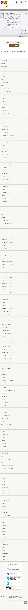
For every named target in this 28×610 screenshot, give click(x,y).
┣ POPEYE (4, 412)
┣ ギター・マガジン (5, 113)
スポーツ (3, 497)
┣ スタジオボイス (5, 487)
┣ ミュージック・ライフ (6, 104)
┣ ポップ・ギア (5, 123)
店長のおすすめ (4, 66)
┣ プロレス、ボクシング (6, 500)
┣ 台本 (3, 471)
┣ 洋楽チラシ (4, 73)
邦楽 (2, 214)
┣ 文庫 (3, 556)
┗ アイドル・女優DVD (7, 362)
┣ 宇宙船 (3, 446)
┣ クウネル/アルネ (5, 415)
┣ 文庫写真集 (5, 330)
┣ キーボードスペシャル (6, 173)
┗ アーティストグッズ (6, 211)
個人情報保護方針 (12, 597)
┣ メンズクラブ (5, 393)
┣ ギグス (3, 255)
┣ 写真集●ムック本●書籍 (7, 468)
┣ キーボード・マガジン (6, 110)
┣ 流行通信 (4, 406)
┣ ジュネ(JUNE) (5, 428)
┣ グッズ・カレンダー (6, 358)
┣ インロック (4, 117)
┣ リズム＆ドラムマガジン (7, 167)
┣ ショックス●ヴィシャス (7, 277)
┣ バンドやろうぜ (5, 233)
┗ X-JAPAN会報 (5, 314)
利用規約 (3, 596)
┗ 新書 (3, 559)
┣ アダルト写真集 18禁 (6, 343)
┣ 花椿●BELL (4, 399)
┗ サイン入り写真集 (6, 333)
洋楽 (2, 85)
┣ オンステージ (5, 270)
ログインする (9, 42)
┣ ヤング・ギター (5, 107)
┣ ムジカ (3, 289)
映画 (2, 462)
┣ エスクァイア (5, 490)
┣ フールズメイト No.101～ (7, 264)
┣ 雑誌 (3, 195)
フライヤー (3, 69)
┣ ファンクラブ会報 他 (6, 308)
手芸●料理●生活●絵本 (6, 453)
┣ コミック (4, 437)
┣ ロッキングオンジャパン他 (7, 239)
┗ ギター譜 (4, 95)
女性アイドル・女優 (5, 324)
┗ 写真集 (3, 506)
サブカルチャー (4, 481)
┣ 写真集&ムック (5, 525)
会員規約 (25, 596)
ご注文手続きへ (14, 45)
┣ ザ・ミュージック (5, 148)
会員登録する (18, 42)
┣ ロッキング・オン (5, 120)
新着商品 (3, 63)
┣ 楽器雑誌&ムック (5, 192)
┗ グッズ (3, 384)
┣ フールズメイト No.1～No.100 (8, 139)
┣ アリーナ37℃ (5, 230)
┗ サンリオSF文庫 (5, 459)
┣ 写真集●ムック (5, 418)
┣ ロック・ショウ (5, 101)
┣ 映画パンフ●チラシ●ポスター (8, 465)
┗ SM (3, 349)
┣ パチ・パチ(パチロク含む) (7, 261)
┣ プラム (3, 267)
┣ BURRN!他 (4, 151)
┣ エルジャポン (5, 402)
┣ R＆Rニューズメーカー (7, 242)
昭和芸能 (3, 522)
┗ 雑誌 (3, 421)
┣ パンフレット (5, 198)
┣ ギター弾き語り (5, 183)
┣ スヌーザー (4, 161)
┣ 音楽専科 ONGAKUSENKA (8, 135)
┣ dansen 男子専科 (5, 409)
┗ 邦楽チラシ (4, 76)
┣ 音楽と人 (4, 245)
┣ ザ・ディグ (4, 179)
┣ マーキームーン (5, 142)
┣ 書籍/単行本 (4, 553)
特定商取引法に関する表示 (14, 596)
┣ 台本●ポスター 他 (5, 512)
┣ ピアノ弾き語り (6, 91)
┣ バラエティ (4, 475)
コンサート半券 (4, 82)
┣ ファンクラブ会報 (5, 371)
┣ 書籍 (3, 189)
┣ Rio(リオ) (4, 145)
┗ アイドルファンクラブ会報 (7, 365)
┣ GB (2, 236)
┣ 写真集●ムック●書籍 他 (7, 380)
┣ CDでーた (4, 274)
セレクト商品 (4, 541)
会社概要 (20, 597)
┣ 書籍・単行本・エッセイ (7, 352)
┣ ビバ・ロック (5, 98)
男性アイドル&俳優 (5, 368)
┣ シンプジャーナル (5, 283)
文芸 (2, 456)
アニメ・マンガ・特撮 (6, 424)
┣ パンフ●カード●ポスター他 (8, 390)
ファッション (4, 387)
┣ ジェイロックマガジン (6, 252)
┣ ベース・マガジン (5, 154)
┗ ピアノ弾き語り (6, 223)
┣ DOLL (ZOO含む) (6, 164)
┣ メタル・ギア (5, 126)
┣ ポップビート (5, 248)
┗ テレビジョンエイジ (6, 519)
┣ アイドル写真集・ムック (7, 327)
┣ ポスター (4, 336)
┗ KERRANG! (5, 208)
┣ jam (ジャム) (4, 132)
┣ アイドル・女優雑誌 (6, 340)
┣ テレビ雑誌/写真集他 (6, 515)
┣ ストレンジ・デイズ (6, 176)
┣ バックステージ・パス (6, 280)
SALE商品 (3, 79)
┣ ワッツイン (4, 258)
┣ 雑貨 (3, 550)
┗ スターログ (4, 449)
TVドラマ (3, 509)
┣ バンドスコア (5, 88)
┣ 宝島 (3, 484)
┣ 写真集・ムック (5, 544)
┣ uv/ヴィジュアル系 (6, 292)
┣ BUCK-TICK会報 (6, 311)
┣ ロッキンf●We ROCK (6, 226)
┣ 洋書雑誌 (4, 201)
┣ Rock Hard (5, 205)
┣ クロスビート (5, 129)
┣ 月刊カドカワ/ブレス (6, 286)
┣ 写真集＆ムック (5, 186)
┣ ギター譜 (4, 220)
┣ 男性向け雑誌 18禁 (6, 346)
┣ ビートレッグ (5, 170)
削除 (26, 13)
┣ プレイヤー (4, 157)
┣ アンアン (4, 396)
